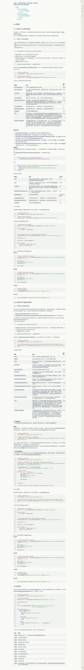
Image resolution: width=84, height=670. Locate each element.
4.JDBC (17, 7)
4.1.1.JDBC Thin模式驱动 (23, 11)
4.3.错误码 (19, 19)
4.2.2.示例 (20, 17)
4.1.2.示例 (20, 12)
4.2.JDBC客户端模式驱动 (22, 14)
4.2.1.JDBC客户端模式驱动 (24, 16)
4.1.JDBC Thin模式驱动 (22, 9)
